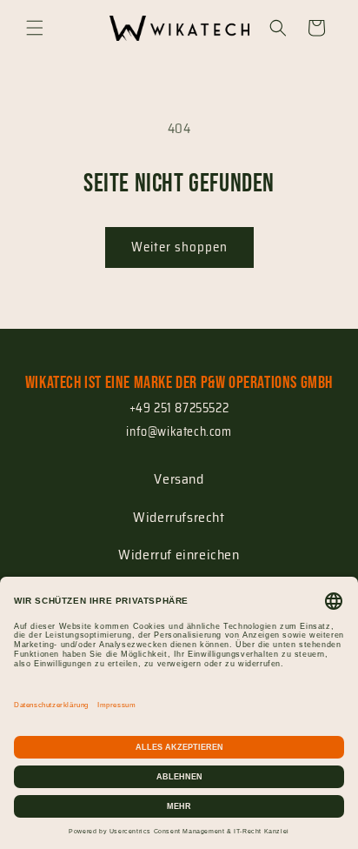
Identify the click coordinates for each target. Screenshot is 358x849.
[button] (35, 28)
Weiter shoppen (179, 247)
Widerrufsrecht (178, 517)
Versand (178, 479)
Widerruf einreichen (178, 554)
